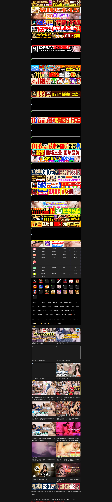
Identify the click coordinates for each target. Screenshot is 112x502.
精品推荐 (43, 248)
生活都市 (43, 273)
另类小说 (43, 276)
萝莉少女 (75, 248)
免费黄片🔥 (53, 323)
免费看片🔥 (51, 314)
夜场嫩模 (61, 310)
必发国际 (67, 310)
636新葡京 (58, 314)
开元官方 (34, 319)
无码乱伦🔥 (76, 314)
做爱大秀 (64, 319)
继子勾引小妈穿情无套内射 (38, 360)
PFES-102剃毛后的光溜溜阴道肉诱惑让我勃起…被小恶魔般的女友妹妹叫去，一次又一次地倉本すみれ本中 (43, 399)
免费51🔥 (70, 314)
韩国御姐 (54, 254)
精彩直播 (67, 306)
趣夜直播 (56, 310)
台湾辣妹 (43, 254)
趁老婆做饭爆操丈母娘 (37, 343)
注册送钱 (66, 302)
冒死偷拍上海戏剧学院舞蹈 (63, 360)
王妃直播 (39, 310)
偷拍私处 (50, 310)
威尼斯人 (34, 302)
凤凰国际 (49, 306)
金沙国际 (46, 319)
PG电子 (60, 302)
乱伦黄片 (45, 310)
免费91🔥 (34, 323)
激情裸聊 (64, 314)
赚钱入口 (59, 323)
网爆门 (75, 267)
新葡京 (33, 306)
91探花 (54, 257)
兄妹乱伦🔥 (46, 323)
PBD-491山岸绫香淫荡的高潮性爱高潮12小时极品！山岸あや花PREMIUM (68, 418)
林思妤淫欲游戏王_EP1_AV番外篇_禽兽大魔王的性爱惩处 (68, 480)
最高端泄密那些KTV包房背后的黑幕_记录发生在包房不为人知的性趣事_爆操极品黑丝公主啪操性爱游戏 (68, 440)
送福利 (77, 302)
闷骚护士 (75, 264)
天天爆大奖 (39, 319)
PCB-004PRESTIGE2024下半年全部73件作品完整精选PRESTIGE (68, 398)
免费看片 (59, 319)
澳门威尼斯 (76, 319)
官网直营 (50, 302)
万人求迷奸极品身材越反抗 (38, 378)
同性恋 (75, 270)
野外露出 (75, 257)
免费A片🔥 (40, 323)
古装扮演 (43, 261)
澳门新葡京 (73, 310)
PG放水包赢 (55, 306)
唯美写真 (64, 267)
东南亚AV (75, 254)
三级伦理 (43, 251)
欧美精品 (64, 248)
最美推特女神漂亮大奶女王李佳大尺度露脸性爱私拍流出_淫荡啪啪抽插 (43, 459)
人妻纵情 (64, 273)
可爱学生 (64, 261)
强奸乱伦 (54, 248)
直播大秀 (70, 319)
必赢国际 (44, 306)
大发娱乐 (34, 314)
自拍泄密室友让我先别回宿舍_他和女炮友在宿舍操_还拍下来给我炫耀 (43, 439)
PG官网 (39, 302)
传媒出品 (43, 270)
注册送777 (71, 302)
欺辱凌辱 (43, 257)
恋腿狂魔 (75, 261)
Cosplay (64, 251)
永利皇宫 (46, 314)
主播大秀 (34, 310)
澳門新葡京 (39, 314)
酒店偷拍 (78, 306)
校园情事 (54, 273)
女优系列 (54, 261)
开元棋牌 (44, 302)
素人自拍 (75, 251)
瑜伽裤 (64, 264)
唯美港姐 (64, 254)
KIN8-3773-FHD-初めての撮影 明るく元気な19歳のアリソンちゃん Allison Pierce (68, 459)
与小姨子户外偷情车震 (62, 343)
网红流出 (64, 257)
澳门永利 (55, 302)
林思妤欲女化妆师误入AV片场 (39, 479)
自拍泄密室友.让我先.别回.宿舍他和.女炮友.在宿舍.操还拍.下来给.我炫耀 (43, 418)
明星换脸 (54, 264)
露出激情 (54, 267)
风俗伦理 (75, 273)
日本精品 (54, 251)
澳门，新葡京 (52, 319)
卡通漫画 (43, 267)
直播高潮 (62, 306)
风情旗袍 (43, 264)
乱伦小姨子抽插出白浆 (62, 378)
